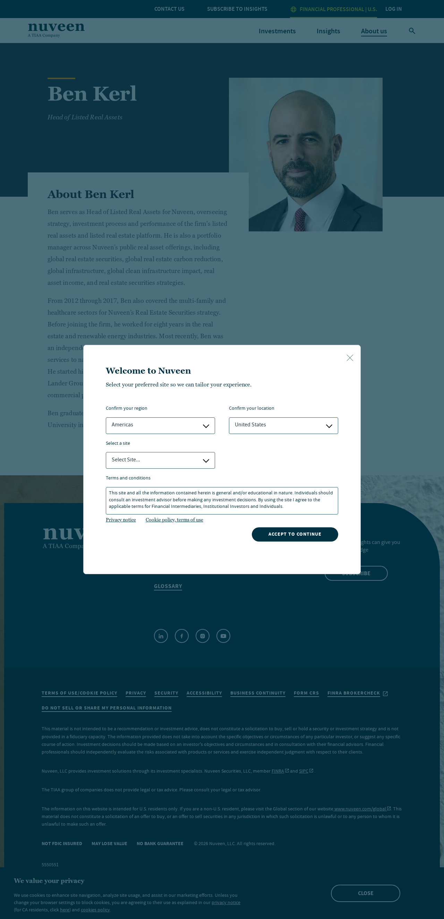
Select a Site (118, 444)
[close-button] (350, 358)
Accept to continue (295, 534)
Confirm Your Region (126, 409)
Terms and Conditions (128, 479)
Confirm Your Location (251, 409)
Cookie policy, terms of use (174, 519)
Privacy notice (121, 519)
